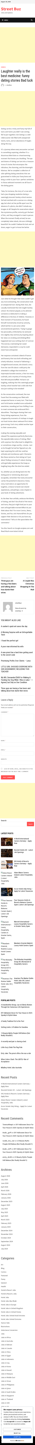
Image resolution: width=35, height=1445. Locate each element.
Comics (3, 67)
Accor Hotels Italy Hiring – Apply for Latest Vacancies (23, 890)
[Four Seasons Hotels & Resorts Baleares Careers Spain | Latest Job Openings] (7, 900)
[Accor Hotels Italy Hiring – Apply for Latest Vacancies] (7, 889)
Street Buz (11, 9)
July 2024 (4, 1249)
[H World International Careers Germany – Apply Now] (7, 839)
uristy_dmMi (7, 1157)
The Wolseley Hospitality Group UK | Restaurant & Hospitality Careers (23, 961)
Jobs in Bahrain (6, 1345)
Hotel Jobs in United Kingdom (12, 1308)
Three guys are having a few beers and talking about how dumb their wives (15, 689)
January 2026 (6, 1198)
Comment (5, 712)
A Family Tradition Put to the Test (12, 1021)
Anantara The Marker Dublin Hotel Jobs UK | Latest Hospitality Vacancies (23, 980)
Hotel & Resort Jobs (8, 1290)
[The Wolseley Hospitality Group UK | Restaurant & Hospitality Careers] (7, 960)
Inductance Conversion (9, 1330)
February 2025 (6, 1223)
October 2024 (6, 1238)
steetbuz (9, 85)
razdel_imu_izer (8, 1141)
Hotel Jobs (5, 1297)
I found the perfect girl (9, 640)
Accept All (17, 1437)
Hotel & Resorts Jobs (9, 1294)
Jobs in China (5, 1352)
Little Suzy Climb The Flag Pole (12, 1047)
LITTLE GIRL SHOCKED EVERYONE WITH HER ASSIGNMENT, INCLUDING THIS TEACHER (16, 669)
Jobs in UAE (5, 1403)
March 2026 (5, 1190)
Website (4, 759)
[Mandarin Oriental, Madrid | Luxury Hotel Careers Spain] (7, 943)
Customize (17, 1429)
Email (3, 750)
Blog (2, 1268)
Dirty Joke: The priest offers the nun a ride (16, 1053)
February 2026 (6, 1194)
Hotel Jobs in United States (11, 1312)
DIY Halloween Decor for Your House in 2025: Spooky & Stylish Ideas (16, 1014)
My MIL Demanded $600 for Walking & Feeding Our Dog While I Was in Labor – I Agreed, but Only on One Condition (16, 680)
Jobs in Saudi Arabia (8, 1392)
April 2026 (4, 1187)
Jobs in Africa (6, 1337)
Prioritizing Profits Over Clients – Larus (16, 661)
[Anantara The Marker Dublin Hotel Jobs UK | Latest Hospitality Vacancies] (7, 978)
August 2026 (5, 1176)
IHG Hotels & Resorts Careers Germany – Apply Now (23, 863)
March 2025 (5, 1219)
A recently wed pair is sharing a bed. (13, 1041)
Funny (3, 1279)
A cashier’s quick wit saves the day (14, 626)
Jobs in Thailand (7, 1399)
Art (2, 1264)
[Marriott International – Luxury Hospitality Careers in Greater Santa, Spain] (7, 922)
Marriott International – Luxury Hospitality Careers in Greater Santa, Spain (23, 924)
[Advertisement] (17, 45)
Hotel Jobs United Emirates (11, 1319)
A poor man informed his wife (12, 646)
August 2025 (5, 1205)
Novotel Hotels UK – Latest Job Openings (23, 851)
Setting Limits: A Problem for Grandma (14, 1027)
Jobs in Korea (6, 1366)
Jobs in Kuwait (6, 1370)
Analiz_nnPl (7, 1149)
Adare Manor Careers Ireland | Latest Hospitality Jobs (23, 875)
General (4, 1283)
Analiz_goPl (7, 1132)
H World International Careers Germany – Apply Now (23, 841)
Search (3, 820)
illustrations (5, 1326)
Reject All (17, 1433)
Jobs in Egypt (6, 1355)
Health (3, 1286)
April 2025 (4, 1216)
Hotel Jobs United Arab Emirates (13, 1315)
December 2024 (6, 1230)
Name (3, 740)
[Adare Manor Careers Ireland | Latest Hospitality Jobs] (7, 873)
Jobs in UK (5, 1406)
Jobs (2, 1334)
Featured (4, 1275)
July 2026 (4, 1179)
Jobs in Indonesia (7, 1359)
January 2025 (6, 1227)
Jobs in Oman (6, 1381)
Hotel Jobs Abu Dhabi (9, 1301)
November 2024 (6, 1234)
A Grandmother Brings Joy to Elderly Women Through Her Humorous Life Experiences (16, 1006)
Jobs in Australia (7, 1341)
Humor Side (5, 1323)
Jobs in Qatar (6, 1388)
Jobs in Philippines (7, 1385)
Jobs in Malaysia (7, 1374)
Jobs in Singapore (7, 1395)
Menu (6, 20)
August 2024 (5, 1245)
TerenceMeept (8, 1124)
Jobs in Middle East (8, 1377)
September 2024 (7, 1241)
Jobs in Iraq (5, 1363)
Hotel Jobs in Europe (8, 1305)
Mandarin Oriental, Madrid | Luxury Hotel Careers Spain (23, 944)
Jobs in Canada (6, 1348)
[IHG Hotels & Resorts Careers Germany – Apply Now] (7, 861)
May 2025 (4, 1212)
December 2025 (6, 1201)
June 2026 (4, 1183)
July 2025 (4, 1209)
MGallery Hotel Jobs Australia (11, 1068)
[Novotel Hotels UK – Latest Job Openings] (7, 850)
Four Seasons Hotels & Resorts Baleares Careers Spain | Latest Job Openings (24, 902)
